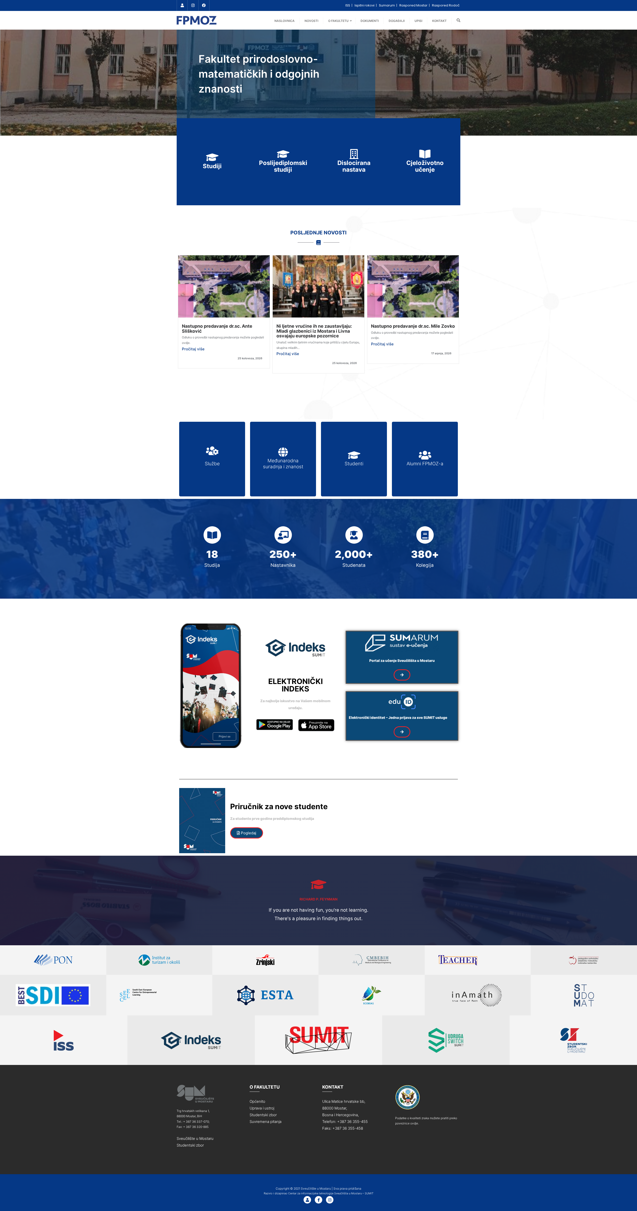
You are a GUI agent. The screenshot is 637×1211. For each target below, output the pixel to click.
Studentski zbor (190, 1145)
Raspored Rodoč (446, 5)
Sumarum (387, 5)
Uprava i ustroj (262, 1108)
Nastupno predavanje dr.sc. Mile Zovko (413, 326)
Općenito (257, 1101)
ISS (348, 5)
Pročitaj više (193, 349)
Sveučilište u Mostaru (195, 1138)
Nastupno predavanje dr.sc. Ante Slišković (217, 328)
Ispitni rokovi (365, 5)
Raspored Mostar (413, 5)
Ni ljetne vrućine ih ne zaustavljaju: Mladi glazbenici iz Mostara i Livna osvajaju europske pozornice (314, 331)
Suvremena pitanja (265, 1121)
